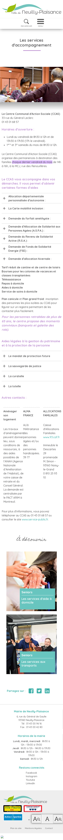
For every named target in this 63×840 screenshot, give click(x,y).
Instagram (31, 776)
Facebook (31, 772)
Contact (49, 828)
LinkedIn (30, 783)
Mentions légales (33, 828)
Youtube (30, 779)
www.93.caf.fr (51, 437)
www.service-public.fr (35, 519)
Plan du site (16, 828)
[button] (36, 818)
